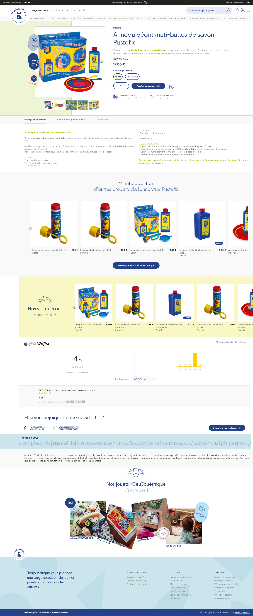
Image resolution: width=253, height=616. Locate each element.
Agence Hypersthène (242, 613)
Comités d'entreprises (223, 587)
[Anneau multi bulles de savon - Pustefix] (54, 224)
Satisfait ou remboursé (224, 577)
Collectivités (219, 591)
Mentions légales (31, 613)
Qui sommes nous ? (135, 577)
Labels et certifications (180, 594)
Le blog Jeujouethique (137, 580)
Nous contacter (45, 613)
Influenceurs (175, 598)
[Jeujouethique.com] (19, 24)
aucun (118, 76)
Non (80, 402)
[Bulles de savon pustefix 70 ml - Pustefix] (215, 303)
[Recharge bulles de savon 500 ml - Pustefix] (175, 303)
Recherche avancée (60, 613)
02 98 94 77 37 (28, 2)
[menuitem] (49, 105)
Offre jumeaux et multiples (226, 584)
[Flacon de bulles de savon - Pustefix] (134, 303)
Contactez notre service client (140, 584)
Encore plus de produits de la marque (136, 265)
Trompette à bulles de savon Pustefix (147, 250)
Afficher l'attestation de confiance (231, 342)
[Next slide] (102, 62)
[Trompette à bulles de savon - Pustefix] (93, 303)
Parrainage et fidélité (223, 580)
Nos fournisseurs (177, 591)
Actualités (76, 10)
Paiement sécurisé (178, 580)
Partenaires (218, 594)
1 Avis (125, 59)
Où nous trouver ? (178, 587)
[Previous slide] (38, 62)
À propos (60, 10)
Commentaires (102, 119)
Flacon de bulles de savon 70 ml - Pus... (99, 250)
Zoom (38, 28)
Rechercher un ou (201, 10)
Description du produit (35, 119)
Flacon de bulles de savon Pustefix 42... (49, 250)
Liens (229, 594)
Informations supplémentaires (71, 119)
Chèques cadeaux (178, 584)
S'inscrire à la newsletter (225, 428)
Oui (132, 76)
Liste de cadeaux (221, 598)
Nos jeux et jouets (40, 10)
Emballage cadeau (122, 70)
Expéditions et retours (180, 577)
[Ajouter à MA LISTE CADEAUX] (171, 86)
